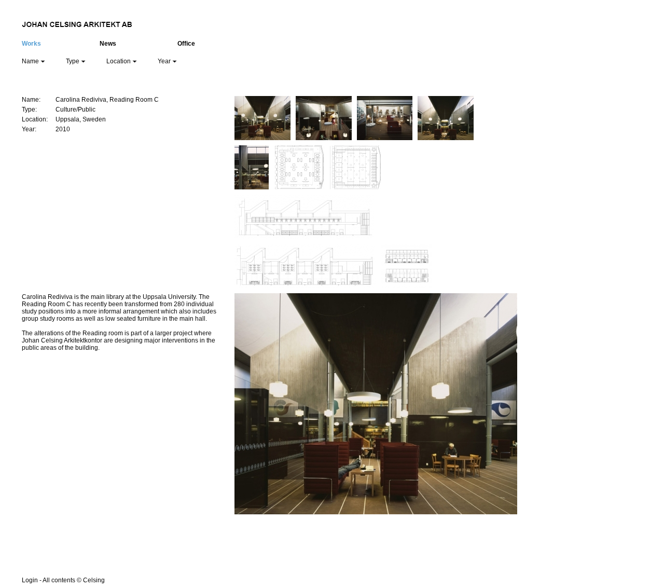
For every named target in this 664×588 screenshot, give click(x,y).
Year (165, 61)
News (108, 43)
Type (73, 61)
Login (30, 580)
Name (31, 61)
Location (119, 61)
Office (186, 43)
